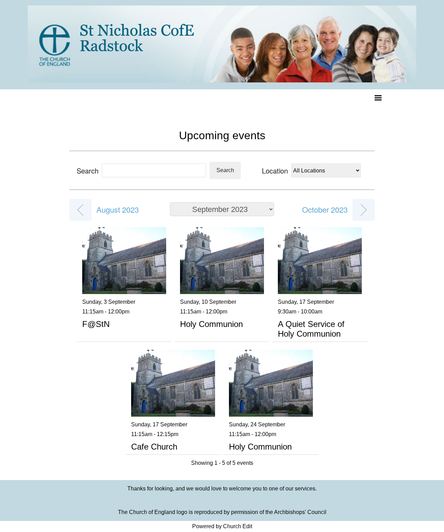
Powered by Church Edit (222, 526)
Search (225, 170)
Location (275, 171)
